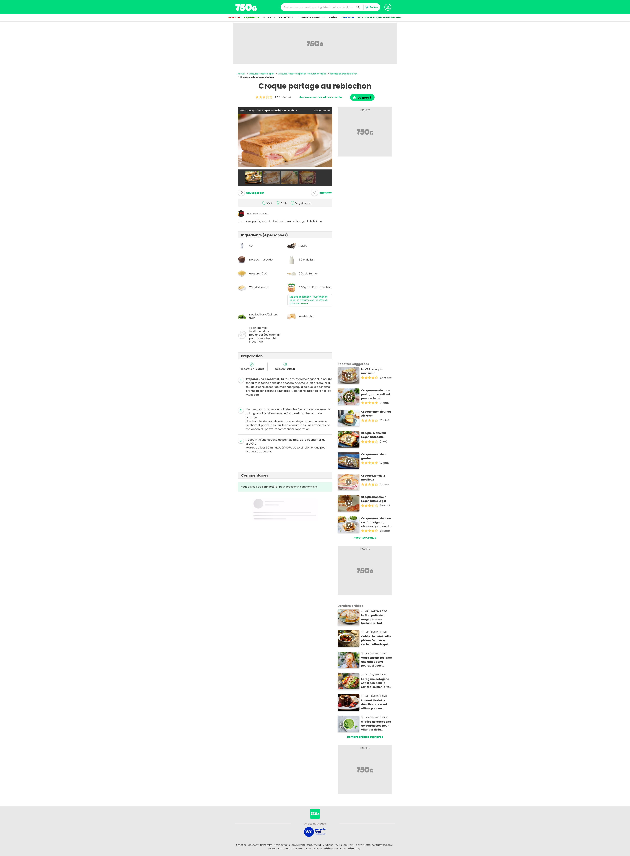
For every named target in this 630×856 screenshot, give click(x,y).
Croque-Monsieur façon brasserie (373, 435)
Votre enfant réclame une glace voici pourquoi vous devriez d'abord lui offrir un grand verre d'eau (376, 662)
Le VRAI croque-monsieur (372, 371)
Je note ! (364, 97)
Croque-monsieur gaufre (374, 456)
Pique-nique (251, 17)
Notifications (282, 845)
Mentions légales (332, 845)
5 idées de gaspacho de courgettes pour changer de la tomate (376, 726)
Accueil (241, 73)
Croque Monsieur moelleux (373, 477)
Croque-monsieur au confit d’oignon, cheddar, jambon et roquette (376, 522)
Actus (267, 17)
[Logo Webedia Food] (315, 831)
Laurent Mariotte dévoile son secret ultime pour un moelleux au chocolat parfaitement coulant (374, 704)
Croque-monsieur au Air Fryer (376, 414)
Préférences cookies (335, 848)
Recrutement (314, 845)
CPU (352, 845)
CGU (345, 845)
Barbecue (234, 17)
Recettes (285, 17)
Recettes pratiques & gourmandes (380, 17)
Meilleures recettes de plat (261, 73)
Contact (253, 845)
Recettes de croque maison (343, 73)
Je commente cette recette (320, 97)
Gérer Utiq (354, 848)
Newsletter (266, 845)
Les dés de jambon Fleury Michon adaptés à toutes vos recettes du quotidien (309, 300)
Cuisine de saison (310, 17)
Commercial (298, 845)
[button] (321, 192)
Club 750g (347, 17)
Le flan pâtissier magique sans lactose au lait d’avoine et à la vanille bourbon (372, 619)
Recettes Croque (365, 537)
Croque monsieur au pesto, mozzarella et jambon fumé (375, 394)
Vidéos (333, 17)
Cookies (317, 848)
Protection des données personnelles (289, 848)
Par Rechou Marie (257, 213)
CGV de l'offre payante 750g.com (374, 845)
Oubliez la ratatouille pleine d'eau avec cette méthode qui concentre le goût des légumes (376, 640)
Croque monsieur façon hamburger (373, 499)
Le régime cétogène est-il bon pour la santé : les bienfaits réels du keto (375, 683)
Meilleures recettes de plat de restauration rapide (302, 73)
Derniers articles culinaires (365, 737)
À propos (241, 845)
